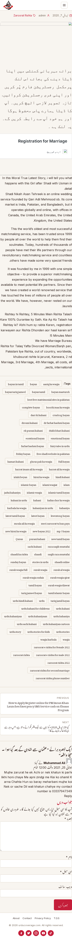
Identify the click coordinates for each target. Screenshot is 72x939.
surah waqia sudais (33, 577)
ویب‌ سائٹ (65, 887)
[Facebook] (21, 933)
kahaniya (64, 507)
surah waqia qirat (60, 577)
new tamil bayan (60, 538)
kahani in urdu (19, 500)
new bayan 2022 (41, 531)
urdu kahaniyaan (37, 616)
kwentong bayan (60, 515)
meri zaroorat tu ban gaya (55, 523)
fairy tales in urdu (60, 445)
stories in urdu (40, 561)
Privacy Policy (43, 918)
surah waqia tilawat (59, 585)
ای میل (66, 872)
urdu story (15, 631)
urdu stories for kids (38, 631)
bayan (33, 384)
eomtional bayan (35, 438)
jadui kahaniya (12, 492)
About (16, 918)
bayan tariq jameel (15, 391)
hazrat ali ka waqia (59, 469)
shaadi (38, 554)
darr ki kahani (38, 415)
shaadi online (62, 561)
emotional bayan (60, 438)
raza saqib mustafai (59, 546)
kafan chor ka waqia (58, 500)
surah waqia (40, 569)
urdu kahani (63, 608)
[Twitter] (29, 933)
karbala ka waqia (16, 507)
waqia (66, 639)
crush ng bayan (61, 415)
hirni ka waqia (41, 476)
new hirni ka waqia (15, 531)
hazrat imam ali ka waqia (29, 469)
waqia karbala (48, 639)
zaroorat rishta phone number (53, 678)
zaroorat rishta (21, 654)
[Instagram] (36, 933)
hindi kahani (63, 476)
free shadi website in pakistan (53, 453)
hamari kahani (15, 461)
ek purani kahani (33, 430)
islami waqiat (49, 484)
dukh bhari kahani (59, 430)
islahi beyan (20, 476)
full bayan (64, 461)
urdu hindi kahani (23, 600)
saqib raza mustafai (59, 554)
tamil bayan (35, 585)
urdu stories (63, 631)
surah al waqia (62, 569)
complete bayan (31, 407)
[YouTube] (43, 933)
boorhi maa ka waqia (58, 407)
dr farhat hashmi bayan (57, 422)
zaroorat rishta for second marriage (50, 670)
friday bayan (23, 453)
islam (67, 484)
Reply (68, 796)
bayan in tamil (16, 384)
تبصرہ (68, 819)
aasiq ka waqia (51, 384)
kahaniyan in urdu (43, 507)
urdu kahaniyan (13, 616)
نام (69, 857)
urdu (41, 600)
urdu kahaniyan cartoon (56, 623)
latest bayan (37, 515)
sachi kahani (35, 546)
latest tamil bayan (15, 515)
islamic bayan (28, 484)
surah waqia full (18, 569)
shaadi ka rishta (19, 554)
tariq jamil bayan (60, 600)
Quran (19, 538)
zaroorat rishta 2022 (58, 662)
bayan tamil (38, 391)
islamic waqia (34, 492)
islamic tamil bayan (59, 492)
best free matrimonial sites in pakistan (48, 399)
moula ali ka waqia (24, 523)
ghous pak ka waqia (41, 461)
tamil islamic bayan (59, 592)
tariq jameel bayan (31, 592)
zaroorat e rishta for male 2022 (53, 654)
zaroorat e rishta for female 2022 (52, 647)
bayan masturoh (60, 391)
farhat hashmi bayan (32, 445)
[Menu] (64, 5)
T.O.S (56, 918)
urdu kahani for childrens (35, 608)
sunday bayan (18, 561)
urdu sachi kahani (27, 623)
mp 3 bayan (63, 531)
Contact (27, 918)
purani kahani (37, 538)
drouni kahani (29, 422)
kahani (37, 500)
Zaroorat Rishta (22, 15)
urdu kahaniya (61, 616)
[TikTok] (51, 933)
